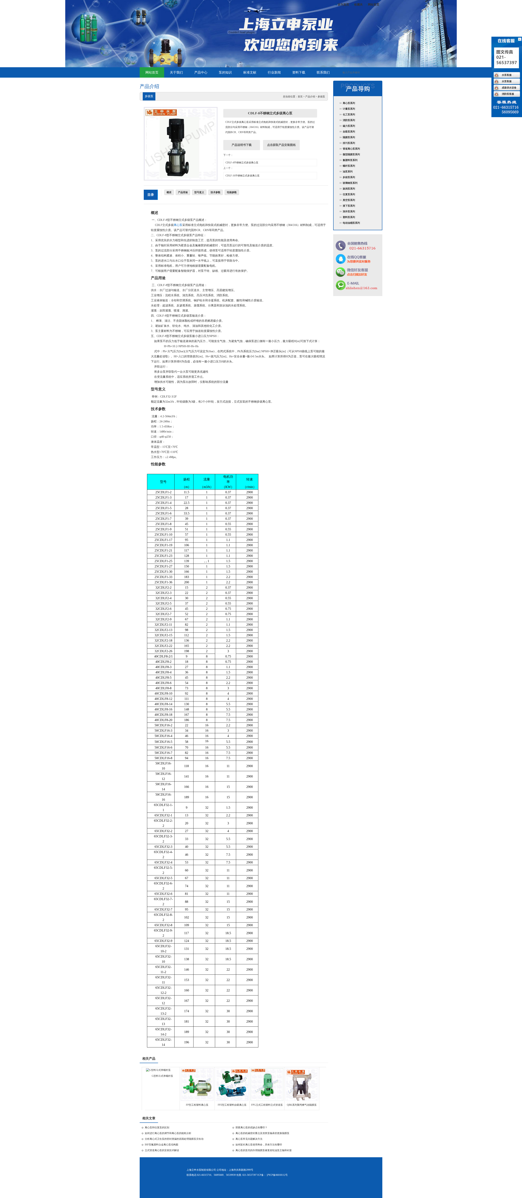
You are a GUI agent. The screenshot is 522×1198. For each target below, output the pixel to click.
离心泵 (178, 225)
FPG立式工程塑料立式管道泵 (267, 1104)
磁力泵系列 (349, 125)
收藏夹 (358, 4)
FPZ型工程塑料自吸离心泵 (232, 1104)
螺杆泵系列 (349, 165)
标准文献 (249, 72)
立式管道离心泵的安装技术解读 (162, 1150)
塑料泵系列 (349, 217)
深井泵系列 (349, 211)
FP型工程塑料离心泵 (197, 1104)
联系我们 (323, 72)
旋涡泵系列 (349, 188)
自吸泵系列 (349, 131)
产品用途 (183, 192)
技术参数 (215, 192)
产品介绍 (310, 96)
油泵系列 (348, 171)
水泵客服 (507, 75)
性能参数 (232, 192)
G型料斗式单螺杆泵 (162, 1076)
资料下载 (298, 72)
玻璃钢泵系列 (350, 183)
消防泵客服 (508, 93)
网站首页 (373, 4)
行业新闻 (274, 72)
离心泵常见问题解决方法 (249, 1138)
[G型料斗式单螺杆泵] (158, 1070)
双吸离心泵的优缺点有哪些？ (251, 1127)
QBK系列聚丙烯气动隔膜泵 (302, 1104)
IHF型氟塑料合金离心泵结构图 (161, 1144)
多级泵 (321, 96)
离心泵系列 (349, 103)
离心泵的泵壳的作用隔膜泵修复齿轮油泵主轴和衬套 (264, 1150)
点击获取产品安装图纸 (281, 144)
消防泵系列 (349, 120)
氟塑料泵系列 (350, 160)
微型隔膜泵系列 (351, 154)
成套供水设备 (509, 87)
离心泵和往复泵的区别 (157, 1127)
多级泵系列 (349, 177)
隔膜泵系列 (349, 137)
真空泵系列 (349, 200)
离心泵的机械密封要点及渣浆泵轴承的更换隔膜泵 (262, 1133)
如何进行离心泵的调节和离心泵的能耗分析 (168, 1133)
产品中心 (200, 72)
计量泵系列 (349, 108)
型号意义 (199, 192)
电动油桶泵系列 (351, 222)
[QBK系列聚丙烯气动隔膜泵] (301, 1100)
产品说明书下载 (242, 144)
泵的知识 (225, 72)
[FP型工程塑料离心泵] (197, 1100)
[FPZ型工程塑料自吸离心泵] (232, 1100)
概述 (169, 192)
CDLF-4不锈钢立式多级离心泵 (242, 162)
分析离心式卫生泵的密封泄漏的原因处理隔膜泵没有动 (174, 1138)
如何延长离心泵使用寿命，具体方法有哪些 (259, 1144)
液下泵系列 (349, 205)
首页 (300, 96)
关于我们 (176, 72)
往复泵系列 (349, 194)
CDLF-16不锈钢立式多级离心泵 (243, 175)
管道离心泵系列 (351, 148)
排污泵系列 (349, 143)
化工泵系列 (349, 114)
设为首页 (343, 4)
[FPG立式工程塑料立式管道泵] (267, 1100)
